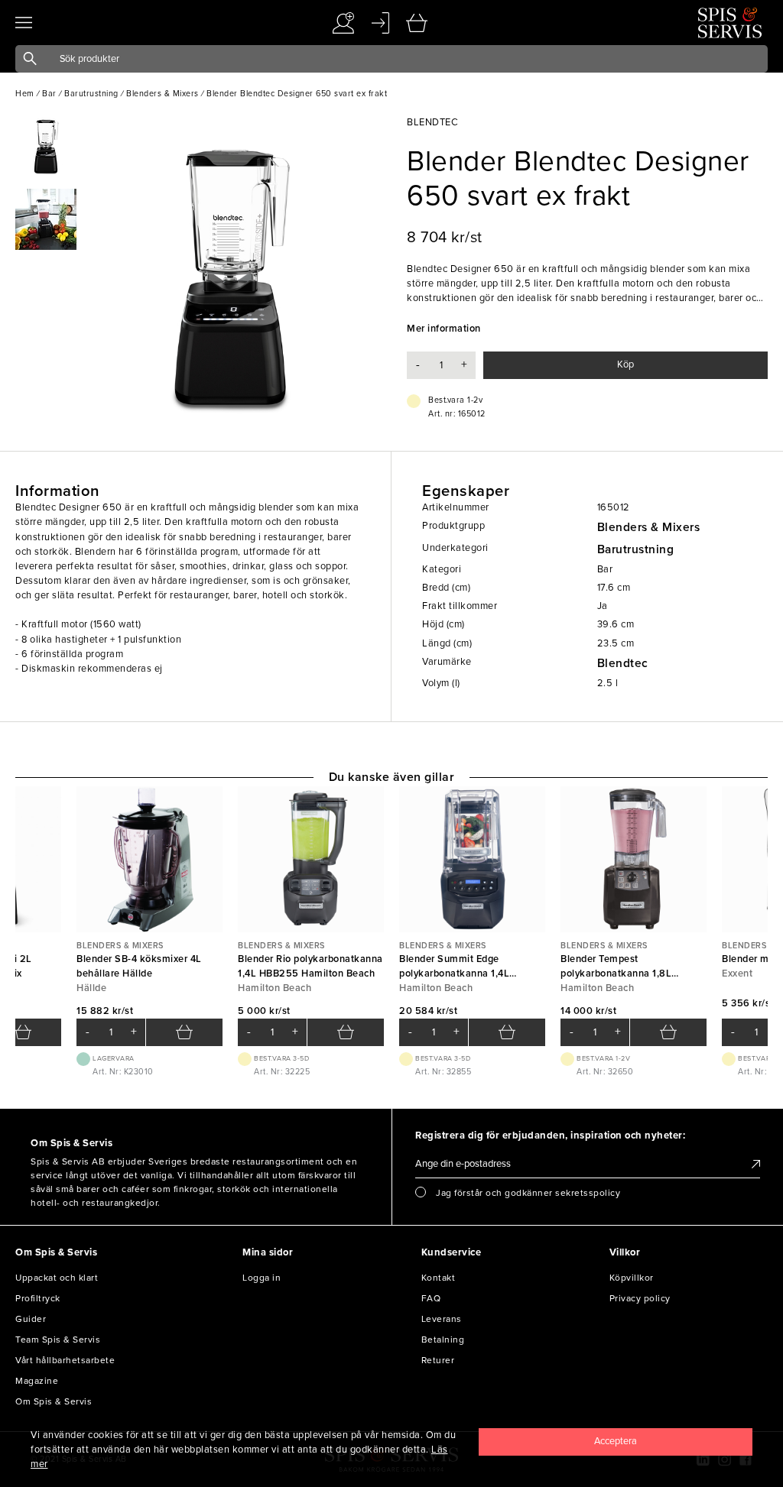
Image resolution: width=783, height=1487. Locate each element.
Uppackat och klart (56, 1277)
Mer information (444, 328)
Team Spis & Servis (57, 1339)
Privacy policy (640, 1298)
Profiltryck (37, 1298)
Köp (625, 364)
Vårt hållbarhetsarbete (65, 1360)
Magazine (36, 1380)
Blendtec (622, 663)
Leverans (441, 1319)
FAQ (431, 1298)
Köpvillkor (631, 1277)
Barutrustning (635, 549)
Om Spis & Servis (53, 1401)
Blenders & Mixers (648, 527)
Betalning (443, 1339)
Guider (30, 1319)
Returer (438, 1360)
